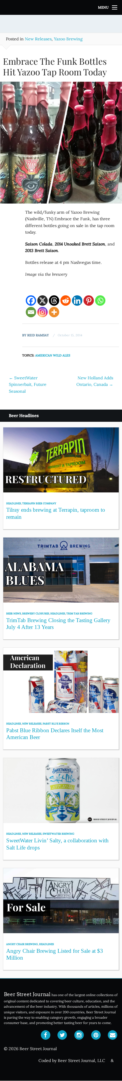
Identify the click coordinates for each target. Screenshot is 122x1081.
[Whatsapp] (100, 300)
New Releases (38, 39)
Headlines (13, 503)
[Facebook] (31, 300)
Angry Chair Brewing (22, 944)
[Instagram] (42, 312)
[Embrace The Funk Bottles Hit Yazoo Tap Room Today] (61, 145)
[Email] (31, 312)
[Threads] (54, 300)
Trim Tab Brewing (79, 613)
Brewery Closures (35, 613)
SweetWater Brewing (58, 833)
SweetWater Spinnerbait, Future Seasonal (27, 384)
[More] (54, 312)
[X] (42, 300)
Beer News (13, 613)
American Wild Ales (52, 355)
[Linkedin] (77, 300)
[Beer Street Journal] (61, 7)
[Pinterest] (89, 300)
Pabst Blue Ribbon (56, 723)
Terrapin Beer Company (39, 503)
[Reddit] (65, 300)
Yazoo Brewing (68, 39)
